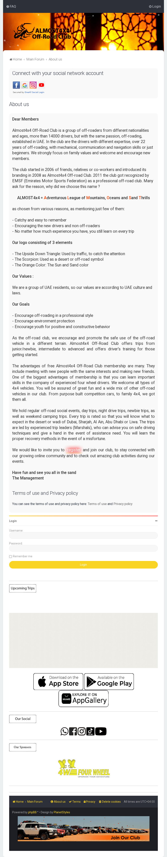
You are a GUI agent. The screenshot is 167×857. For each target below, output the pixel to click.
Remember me (22, 556)
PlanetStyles (62, 812)
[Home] (47, 31)
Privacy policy (122, 504)
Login (13, 521)
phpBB (32, 812)
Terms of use (97, 504)
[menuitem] (11, 6)
